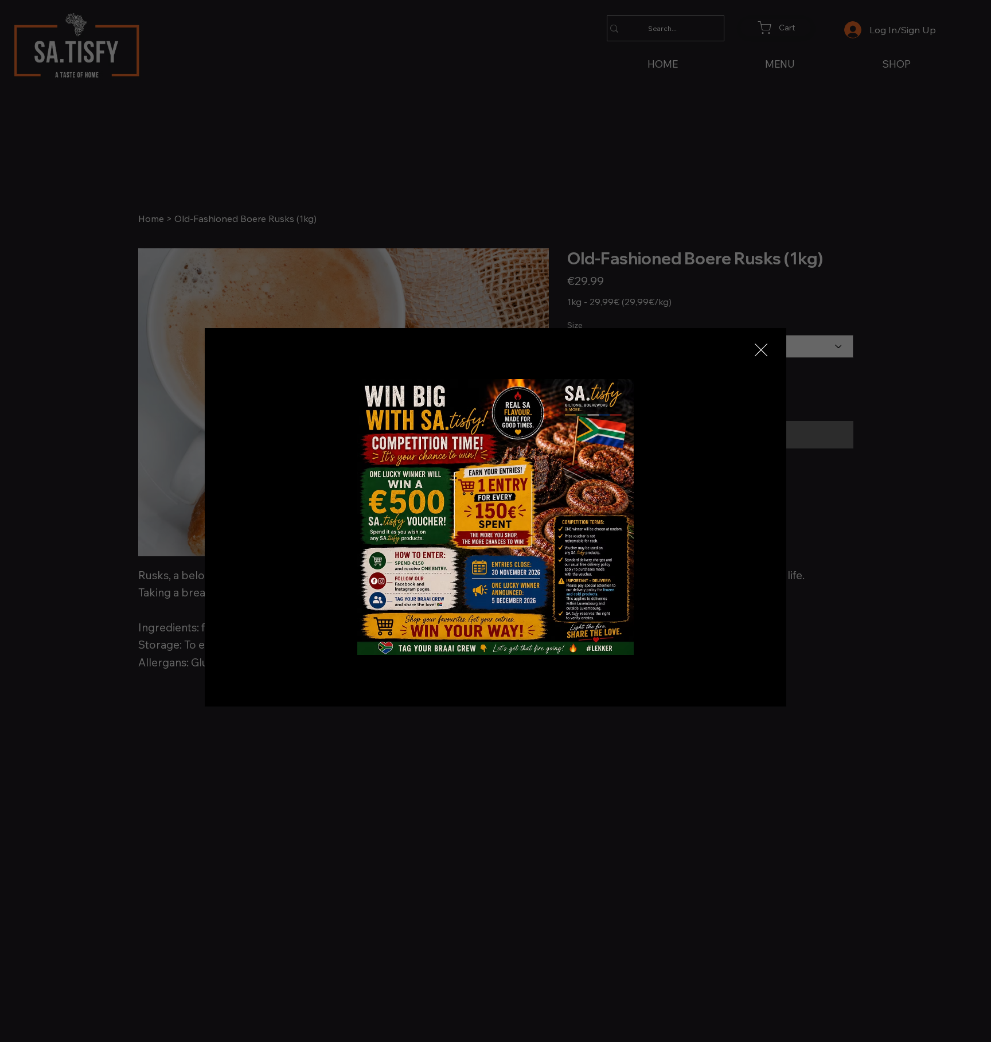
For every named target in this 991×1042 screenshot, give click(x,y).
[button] (761, 350)
